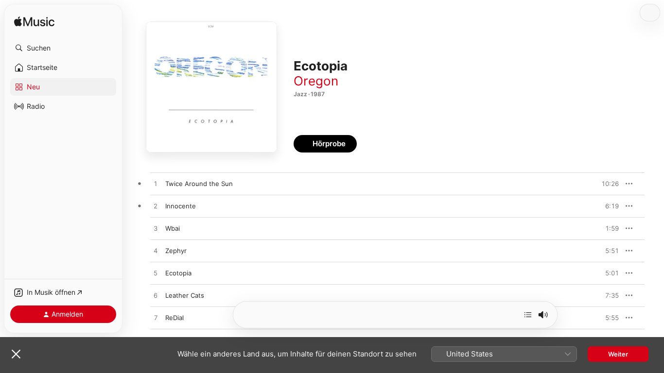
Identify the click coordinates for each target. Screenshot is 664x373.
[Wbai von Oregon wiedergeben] (155, 228)
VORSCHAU (605, 183)
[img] (34, 22)
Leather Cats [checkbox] (184, 295)
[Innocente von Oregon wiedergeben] (155, 206)
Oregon (316, 80)
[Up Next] (528, 315)
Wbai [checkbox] (172, 228)
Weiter (618, 354)
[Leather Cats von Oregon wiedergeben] (155, 295)
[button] (63, 48)
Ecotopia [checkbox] (178, 273)
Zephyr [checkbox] (176, 250)
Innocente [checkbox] (180, 206)
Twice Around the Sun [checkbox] (199, 183)
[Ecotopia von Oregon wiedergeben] (155, 273)
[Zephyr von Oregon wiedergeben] (155, 251)
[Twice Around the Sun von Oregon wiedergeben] (155, 184)
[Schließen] (16, 354)
